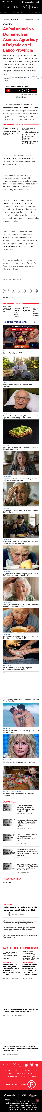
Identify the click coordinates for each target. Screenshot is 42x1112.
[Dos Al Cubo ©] (9, 1095)
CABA (35, 1070)
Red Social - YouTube (31, 1065)
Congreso (32, 1076)
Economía (17, 1070)
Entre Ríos (21, 1073)
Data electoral (19, 12)
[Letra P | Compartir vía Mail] (37, 291)
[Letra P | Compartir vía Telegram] (31, 291)
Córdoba (29, 1073)
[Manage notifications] (37, 1100)
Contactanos (7, 1065)
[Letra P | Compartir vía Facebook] (25, 291)
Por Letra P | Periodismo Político (7, 77)
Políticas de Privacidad (30, 1109)
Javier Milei (19, 2)
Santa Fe (12, 1073)
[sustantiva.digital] (33, 1095)
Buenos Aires (27, 1070)
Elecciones (12, 298)
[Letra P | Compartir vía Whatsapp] (13, 291)
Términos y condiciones (15, 1109)
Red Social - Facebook (20, 1065)
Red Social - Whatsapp (37, 1065)
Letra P (7, 19)
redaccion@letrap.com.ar (29, 1107)
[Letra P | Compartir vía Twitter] (19, 291)
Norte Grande (11, 1076)
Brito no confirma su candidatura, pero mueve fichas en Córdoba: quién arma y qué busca (20, 922)
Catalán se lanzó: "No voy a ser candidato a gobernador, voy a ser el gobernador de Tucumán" (19, 929)
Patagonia (22, 1076)
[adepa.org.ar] (24, 1095)
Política (15, 19)
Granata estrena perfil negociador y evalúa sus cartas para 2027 (20, 936)
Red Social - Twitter (14, 1065)
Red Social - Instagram (26, 1065)
